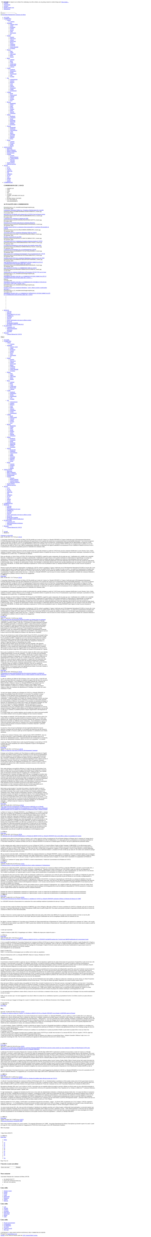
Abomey (12, 403)
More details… (65, 2)
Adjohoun (12, 366)
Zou (8, 400)
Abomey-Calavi (8, 1191)
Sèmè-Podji (7, 1214)
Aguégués (12, 368)
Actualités (9, 524)
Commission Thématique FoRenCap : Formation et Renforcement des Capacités (24, 210)
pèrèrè (11, 433)
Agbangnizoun (13, 402)
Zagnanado (13, 410)
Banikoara (12, 438)
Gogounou (12, 440)
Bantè (11, 416)
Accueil (6, 531)
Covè (11, 406)
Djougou (12, 465)
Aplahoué (12, 392)
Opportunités (7, 4)
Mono (8, 380)
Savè (11, 423)
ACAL (8, 489)
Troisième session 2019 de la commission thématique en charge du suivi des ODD (24, 258)
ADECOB (9, 492)
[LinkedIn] (14, 1170)
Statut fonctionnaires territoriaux (15, 523)
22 (4, 1154)
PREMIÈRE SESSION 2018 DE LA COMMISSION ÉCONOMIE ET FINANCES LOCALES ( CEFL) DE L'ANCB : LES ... (25, 282)
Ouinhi (12, 411)
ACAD (9, 496)
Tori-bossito (13, 355)
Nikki (11, 428)
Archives (6, 6)
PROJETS (6, 504)
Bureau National (14, 479)
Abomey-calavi (14, 346)
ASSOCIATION (8, 469)
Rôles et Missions (11, 472)
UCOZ (8, 500)
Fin (4, 1158)
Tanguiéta (12, 457)
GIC (8, 493)
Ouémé (9, 358)
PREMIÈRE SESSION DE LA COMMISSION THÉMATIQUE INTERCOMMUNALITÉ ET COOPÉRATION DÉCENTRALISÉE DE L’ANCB (27, 294)
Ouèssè (12, 420)
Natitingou (12, 451)
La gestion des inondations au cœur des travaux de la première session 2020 (22, 245)
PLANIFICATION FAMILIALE (15, 519)
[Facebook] (2, 1170)
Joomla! (3, 1235)
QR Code (6, 1229)
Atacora (9, 448)
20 (4, 1151)
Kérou (11, 461)
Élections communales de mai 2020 (12, 237)
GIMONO (9, 495)
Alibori (8, 437)
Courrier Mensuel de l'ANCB (14, 527)
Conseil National (14, 481)
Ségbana (12, 445)
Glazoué (12, 418)
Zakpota (12, 409)
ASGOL (9, 513)
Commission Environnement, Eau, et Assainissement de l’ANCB (20, 249)
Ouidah (12, 351)
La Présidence (7, 1224)
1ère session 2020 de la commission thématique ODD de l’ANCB (20, 232)
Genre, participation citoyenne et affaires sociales (19, 514)
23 (4, 1155)
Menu (2, 337)
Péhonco (12, 459)
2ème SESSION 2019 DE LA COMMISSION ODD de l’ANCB (20, 268)
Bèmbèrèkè (13, 425)
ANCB (9, 502)
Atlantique (9, 345)
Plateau (9, 372)
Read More (3, 576)
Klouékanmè (13, 396)
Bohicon (12, 404)
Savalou (12, 421)
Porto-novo (13, 361)
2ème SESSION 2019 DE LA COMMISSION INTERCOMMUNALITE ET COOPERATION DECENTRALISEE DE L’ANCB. (23, 263)
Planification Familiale (12, 517)
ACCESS (9, 512)
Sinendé (12, 434)
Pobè (11, 373)
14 (4, 1142)
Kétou (11, 378)
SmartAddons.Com (12, 1234)
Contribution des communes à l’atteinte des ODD (16, 218)
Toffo (11, 354)
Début (5, 1139)
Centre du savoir (8, 1228)
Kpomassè (12, 349)
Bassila (12, 468)
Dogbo (12, 394)
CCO (8, 488)
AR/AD (6, 486)
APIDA (9, 499)
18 (4, 1148)
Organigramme (10, 475)
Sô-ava (12, 352)
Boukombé (13, 449)
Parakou (12, 431)
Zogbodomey (13, 413)
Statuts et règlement (12, 473)
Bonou (11, 365)
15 (4, 1144)
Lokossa (12, 389)
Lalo (11, 397)
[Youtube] (11, 1170)
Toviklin (12, 399)
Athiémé (12, 382)
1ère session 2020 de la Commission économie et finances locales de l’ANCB (23, 241)
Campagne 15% (11, 521)
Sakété (11, 375)
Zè (10, 356)
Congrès (12, 478)
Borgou (9, 424)
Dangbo (12, 359)
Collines (9, 414)
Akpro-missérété (14, 369)
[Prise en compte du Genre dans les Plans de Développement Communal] (19, 750)
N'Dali (11, 427)
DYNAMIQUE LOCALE (13, 509)
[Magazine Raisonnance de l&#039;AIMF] (11, 1121)
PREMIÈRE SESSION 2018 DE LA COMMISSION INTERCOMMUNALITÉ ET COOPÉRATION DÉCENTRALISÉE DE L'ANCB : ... (25, 277)
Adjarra (12, 362)
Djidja (11, 407)
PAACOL (9, 516)
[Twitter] (5, 1170)
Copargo (12, 464)
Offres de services (11, 485)
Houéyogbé (13, 387)
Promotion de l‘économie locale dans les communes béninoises (19, 222)
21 (4, 1152)
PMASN (9, 507)
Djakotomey (13, 393)
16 (4, 1145)
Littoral (9, 342)
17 (4, 1147)
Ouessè (5, 1192)
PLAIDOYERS (8, 520)
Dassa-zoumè (13, 417)
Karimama (12, 442)
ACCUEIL (6, 339)
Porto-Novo (7, 1212)
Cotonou (12, 344)
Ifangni (12, 379)
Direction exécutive (15, 482)
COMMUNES (7, 341)
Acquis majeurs (11, 483)
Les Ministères (7, 1225)
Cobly (11, 454)
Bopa (11, 383)
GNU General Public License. (30, 1235)
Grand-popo (13, 386)
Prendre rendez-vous (9, 7)
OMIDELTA (10, 510)
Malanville (12, 444)
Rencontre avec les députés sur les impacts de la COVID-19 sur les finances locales (24, 214)
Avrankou (12, 370)
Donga (8, 462)
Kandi (11, 441)
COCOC (9, 490)
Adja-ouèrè (13, 376)
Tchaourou (12, 435)
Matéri (11, 455)
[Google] (8, 1170)
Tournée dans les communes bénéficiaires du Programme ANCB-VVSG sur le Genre (25, 272)
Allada (11, 348)
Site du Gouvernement (9, 1222)
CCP (8, 497)
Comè (11, 385)
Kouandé (12, 458)
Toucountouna (13, 452)
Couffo (8, 390)
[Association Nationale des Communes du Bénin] (13, 14)
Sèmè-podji (13, 363)
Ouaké (11, 466)
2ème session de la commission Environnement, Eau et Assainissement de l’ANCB (24, 253)
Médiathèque (7, 9)
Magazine (6, 526)
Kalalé (11, 430)
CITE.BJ (9, 506)
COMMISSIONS (8, 503)
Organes (9, 476)
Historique (9, 471)
